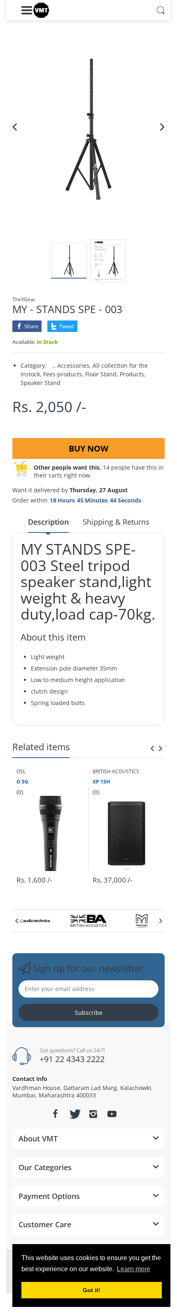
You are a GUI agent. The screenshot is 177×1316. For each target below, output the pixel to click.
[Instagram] (93, 1113)
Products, (133, 374)
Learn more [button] (133, 1268)
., (54, 365)
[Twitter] (74, 1113)
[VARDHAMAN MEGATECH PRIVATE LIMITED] (41, 10)
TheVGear (23, 299)
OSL (21, 771)
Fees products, (63, 374)
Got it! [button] (91, 1290)
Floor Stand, (101, 374)
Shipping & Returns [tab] (116, 522)
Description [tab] (48, 522)
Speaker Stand (41, 383)
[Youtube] (111, 1113)
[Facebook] (55, 1113)
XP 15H (101, 782)
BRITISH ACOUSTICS (116, 771)
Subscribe (88, 1012)
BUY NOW (88, 448)
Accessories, (74, 365)
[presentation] (152, 748)
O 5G (22, 782)
